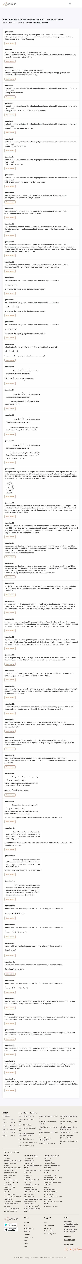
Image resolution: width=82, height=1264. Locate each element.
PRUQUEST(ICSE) (49, 1163)
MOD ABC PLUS (29, 1197)
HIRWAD (6, 1192)
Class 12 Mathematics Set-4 (48, 1133)
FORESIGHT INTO (9, 1187)
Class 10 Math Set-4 (25, 1125)
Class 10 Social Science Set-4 (26, 1121)
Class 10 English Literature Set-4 (27, 1129)
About (26, 1225)
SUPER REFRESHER (49, 1189)
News (26, 1243)
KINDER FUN (28, 1175)
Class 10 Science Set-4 (26, 1116)
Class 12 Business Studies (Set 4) (47, 1123)
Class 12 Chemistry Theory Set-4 (48, 1128)
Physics (29, 23)
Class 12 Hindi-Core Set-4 (69, 1132)
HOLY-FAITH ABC (9, 1194)
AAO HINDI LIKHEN (9, 1170)
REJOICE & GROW (50, 1175)
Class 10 (12, 1129)
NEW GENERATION (30, 1201)
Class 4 (5, 1129)
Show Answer (10, 43)
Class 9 (12, 1126)
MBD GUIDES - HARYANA (32, 1192)
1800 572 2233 (69, 1240)
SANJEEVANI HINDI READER (52, 1182)
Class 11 (21, 23)
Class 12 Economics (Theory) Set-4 (46, 1139)
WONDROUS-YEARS (50, 1206)
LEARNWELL (27, 1178)
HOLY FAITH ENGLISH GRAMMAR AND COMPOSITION (31, 1158)
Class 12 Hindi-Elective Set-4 (69, 1142)
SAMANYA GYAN (49, 1180)
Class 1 (4, 1119)
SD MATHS (47, 1185)
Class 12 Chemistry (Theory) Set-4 (66, 1137)
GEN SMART (8, 1189)
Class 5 (4, 1132)
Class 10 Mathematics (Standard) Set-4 (26, 1135)
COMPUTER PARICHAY (11, 1182)
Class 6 (5, 1136)
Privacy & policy (50, 1234)
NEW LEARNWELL (29, 1204)
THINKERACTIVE (49, 1194)
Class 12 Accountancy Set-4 (48, 1117)
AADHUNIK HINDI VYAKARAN (13, 1161)
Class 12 (12, 1136)
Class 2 (4, 1123)
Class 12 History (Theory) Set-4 (68, 1123)
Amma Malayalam (10, 1173)
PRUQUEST (47, 1161)
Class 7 (12, 1119)
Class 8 (12, 1123)
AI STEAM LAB (29, 1228)
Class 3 (4, 1126)
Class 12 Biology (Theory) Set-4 (69, 1117)
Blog (25, 1240)
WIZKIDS (27, 1231)
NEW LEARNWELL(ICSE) (31, 1206)
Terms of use (49, 1225)
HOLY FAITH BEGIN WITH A (12, 1197)
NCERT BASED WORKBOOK (33, 1199)
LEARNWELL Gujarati (30, 1189)
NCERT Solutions (8, 23)
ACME (6, 1156)
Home (26, 1222)
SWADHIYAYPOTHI (50, 1192)
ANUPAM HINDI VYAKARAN (12, 1168)
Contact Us (28, 1237)
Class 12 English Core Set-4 (27, 1142)
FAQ (45, 1222)
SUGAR (46, 1187)
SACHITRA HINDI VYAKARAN (53, 1178)
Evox (25, 1246)
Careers (27, 1234)
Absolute (7, 1158)
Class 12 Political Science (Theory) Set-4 (68, 1128)
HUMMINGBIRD (29, 1163)
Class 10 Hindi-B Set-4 (26, 1139)
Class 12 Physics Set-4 (26, 1146)
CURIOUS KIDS (8, 1185)
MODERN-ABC (29, 1194)
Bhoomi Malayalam (10, 1180)
